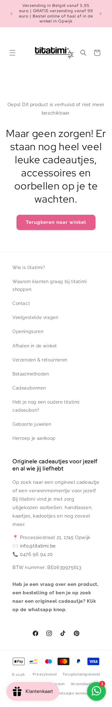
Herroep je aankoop (34, 438)
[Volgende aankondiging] (100, 14)
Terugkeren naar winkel (56, 222)
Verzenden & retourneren (40, 359)
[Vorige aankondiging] (11, 14)
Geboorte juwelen (31, 424)
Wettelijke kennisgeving (77, 693)
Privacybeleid (45, 674)
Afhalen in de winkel (34, 345)
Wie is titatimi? (28, 267)
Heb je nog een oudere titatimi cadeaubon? (46, 406)
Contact (21, 303)
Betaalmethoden (30, 373)
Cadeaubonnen (29, 387)
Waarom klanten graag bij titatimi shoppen (49, 285)
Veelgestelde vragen (35, 317)
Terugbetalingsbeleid (81, 674)
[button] (12, 53)
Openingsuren (27, 331)
